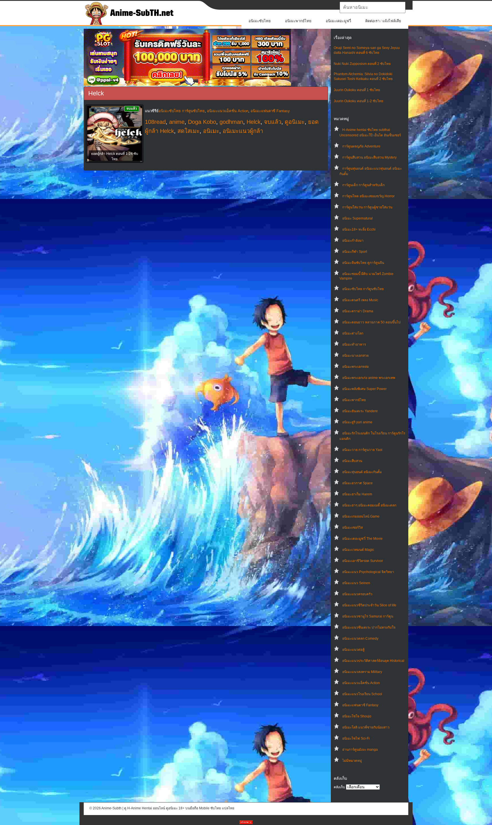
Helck (254, 122)
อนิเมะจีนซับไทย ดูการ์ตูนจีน (363, 263)
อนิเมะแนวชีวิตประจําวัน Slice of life (369, 605)
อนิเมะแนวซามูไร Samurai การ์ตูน (367, 616)
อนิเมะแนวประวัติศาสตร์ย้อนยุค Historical (373, 661)
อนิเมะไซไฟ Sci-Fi (356, 738)
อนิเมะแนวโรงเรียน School (362, 694)
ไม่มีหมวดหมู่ (352, 761)
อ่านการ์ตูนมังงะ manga (360, 750)
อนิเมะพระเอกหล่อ (355, 367)
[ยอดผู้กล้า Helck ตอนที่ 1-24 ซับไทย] (114, 134)
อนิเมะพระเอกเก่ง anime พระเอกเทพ (368, 378)
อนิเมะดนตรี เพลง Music (360, 300)
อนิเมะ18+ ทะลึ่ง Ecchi (359, 229)
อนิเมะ (211, 131)
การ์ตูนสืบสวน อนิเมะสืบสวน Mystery (369, 157)
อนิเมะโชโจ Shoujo (356, 716)
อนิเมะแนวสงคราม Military (362, 672)
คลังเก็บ (339, 787)
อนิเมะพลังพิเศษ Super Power (364, 389)
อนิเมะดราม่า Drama (357, 311)
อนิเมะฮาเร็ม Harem (357, 494)
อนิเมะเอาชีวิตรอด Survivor (362, 561)
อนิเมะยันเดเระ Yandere (360, 411)
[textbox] (372, 7)
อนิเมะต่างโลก (352, 333)
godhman (231, 122)
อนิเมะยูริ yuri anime (357, 422)
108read (155, 122)
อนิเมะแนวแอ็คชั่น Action (361, 683)
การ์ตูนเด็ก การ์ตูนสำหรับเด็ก (363, 185)
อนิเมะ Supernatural (357, 218)
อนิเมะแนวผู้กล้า (243, 131)
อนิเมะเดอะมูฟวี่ (338, 21)
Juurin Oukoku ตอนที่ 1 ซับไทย (357, 90)
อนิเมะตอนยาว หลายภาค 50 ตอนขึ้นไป (371, 322)
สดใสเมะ (188, 131)
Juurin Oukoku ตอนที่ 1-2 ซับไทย (358, 101)
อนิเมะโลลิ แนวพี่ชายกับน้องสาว (366, 727)
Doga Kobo (202, 122)
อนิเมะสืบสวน (352, 461)
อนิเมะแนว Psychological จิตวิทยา (368, 572)
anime (176, 122)
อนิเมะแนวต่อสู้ (353, 650)
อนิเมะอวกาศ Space (357, 483)
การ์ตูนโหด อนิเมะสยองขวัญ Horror (368, 196)
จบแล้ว (272, 122)
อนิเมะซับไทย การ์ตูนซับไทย (363, 289)
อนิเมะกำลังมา (353, 241)
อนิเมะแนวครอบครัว (357, 594)
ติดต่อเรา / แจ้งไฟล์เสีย (383, 21)
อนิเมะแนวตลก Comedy (360, 639)
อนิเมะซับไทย (260, 21)
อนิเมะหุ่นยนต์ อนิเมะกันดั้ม (362, 472)
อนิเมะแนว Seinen (356, 583)
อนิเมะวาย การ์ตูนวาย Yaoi (362, 450)
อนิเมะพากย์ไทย (298, 21)
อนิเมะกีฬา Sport (354, 252)
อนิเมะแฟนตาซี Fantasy (360, 705)
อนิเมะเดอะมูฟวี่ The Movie (362, 539)
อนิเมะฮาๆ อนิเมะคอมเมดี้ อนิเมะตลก (369, 505)
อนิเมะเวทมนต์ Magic (358, 550)
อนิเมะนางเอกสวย (355, 356)
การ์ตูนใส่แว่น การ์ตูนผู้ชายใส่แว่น (367, 207)
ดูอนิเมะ (295, 122)
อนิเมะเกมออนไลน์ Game (361, 516)
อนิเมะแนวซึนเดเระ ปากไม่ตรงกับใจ (368, 627)
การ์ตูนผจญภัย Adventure (361, 146)
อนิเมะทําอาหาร (354, 344)
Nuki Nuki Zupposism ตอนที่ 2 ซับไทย (362, 64)
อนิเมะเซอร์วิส (352, 528)
